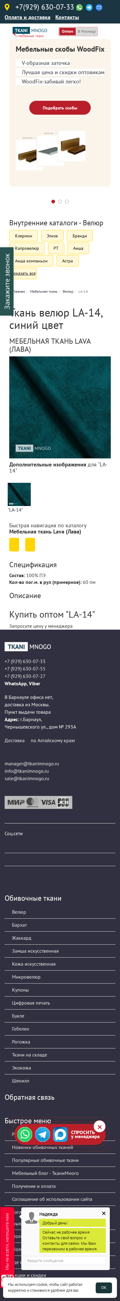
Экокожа (21, 1068)
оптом (67, 31)
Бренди (80, 236)
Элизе (52, 236)
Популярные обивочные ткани (45, 1160)
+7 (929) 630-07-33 (25, 661)
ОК (103, 1287)
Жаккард (21, 938)
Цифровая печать (30, 1003)
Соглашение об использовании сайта (51, 1199)
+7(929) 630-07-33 (44, 7)
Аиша (78, 248)
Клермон (23, 236)
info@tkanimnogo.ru (27, 771)
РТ (56, 248)
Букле (17, 1016)
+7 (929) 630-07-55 (25, 668)
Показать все (23, 273)
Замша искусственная (35, 951)
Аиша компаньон (31, 261)
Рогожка (20, 1042)
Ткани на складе (29, 1055)
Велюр (68, 291)
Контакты (67, 17)
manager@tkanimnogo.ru (32, 763)
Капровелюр (27, 248)
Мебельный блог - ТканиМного (45, 1173)
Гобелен (20, 1029)
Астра (67, 261)
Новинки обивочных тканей (42, 1147)
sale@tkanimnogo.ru (27, 778)
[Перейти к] (14, 545)
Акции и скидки (28, 1275)
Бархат (19, 925)
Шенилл (20, 1081)
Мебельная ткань (44, 291)
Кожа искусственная (33, 964)
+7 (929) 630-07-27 (25, 676)
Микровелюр (26, 977)
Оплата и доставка (27, 17)
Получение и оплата (33, 1186)
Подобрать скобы (60, 108)
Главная (19, 291)
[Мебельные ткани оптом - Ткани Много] (60, 646)
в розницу (87, 31)
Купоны (20, 990)
